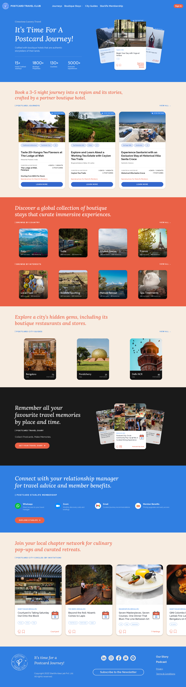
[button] (40, 359)
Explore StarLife (28, 520)
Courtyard (55, 632)
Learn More (42, 184)
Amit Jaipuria (140, 446)
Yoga (118, 58)
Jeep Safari (103, 57)
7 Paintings (155, 632)
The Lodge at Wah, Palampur (155, 60)
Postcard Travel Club (154, 442)
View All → (165, 106)
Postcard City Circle (117, 440)
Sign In (178, 6)
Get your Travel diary (31, 446)
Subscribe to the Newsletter (118, 672)
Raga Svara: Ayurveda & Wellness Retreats (140, 65)
